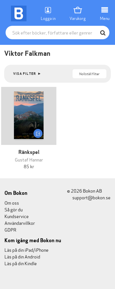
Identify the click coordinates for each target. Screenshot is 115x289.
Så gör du (13, 209)
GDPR (10, 229)
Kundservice (16, 216)
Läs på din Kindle (20, 263)
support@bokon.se (91, 197)
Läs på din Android (22, 256)
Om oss (11, 202)
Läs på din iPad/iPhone (26, 249)
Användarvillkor (19, 222)
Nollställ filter (89, 73)
